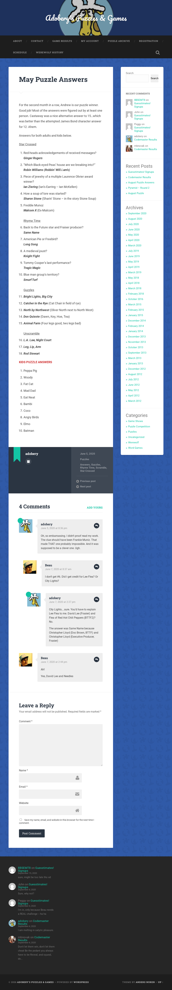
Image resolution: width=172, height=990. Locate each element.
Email (23, 786)
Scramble (101, 467)
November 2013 (137, 342)
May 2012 (133, 390)
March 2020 (134, 245)
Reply (96, 525)
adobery (23, 921)
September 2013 (137, 352)
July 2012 (133, 379)
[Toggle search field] (157, 52)
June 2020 (134, 229)
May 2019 (133, 261)
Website (23, 803)
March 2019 (134, 272)
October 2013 (135, 347)
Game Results (62, 41)
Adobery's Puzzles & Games (86, 18)
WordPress (81, 982)
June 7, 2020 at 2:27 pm (62, 601)
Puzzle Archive (119, 41)
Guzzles (95, 464)
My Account (90, 41)
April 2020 (133, 240)
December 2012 (137, 368)
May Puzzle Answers (53, 79)
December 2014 (137, 320)
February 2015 (136, 309)
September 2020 (137, 213)
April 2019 (133, 267)
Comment (25, 721)
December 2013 (137, 336)
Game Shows (135, 421)
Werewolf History (49, 52)
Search (130, 73)
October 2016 (135, 299)
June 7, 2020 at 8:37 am (58, 569)
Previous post (88, 481)
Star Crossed (87, 470)
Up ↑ (160, 982)
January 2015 (135, 315)
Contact (37, 41)
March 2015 (134, 304)
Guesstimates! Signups (142, 105)
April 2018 (133, 283)
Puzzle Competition (139, 426)
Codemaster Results (145, 139)
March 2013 (134, 358)
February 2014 (136, 326)
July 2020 (133, 224)
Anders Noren (145, 982)
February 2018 (136, 293)
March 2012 (134, 400)
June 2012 (134, 384)
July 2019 (133, 250)
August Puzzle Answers (141, 182)
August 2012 (135, 374)
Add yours (95, 507)
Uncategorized (136, 437)
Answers (85, 464)
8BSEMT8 (139, 100)
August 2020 (135, 218)
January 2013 (135, 363)
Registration (148, 41)
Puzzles (84, 459)
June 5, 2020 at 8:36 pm (54, 528)
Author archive (28, 461)
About (17, 41)
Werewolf (133, 442)
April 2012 (133, 395)
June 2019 (134, 256)
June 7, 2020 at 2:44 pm (54, 661)
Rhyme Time (87, 467)
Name (23, 770)
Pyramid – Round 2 (138, 187)
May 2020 (133, 234)
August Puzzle (136, 193)
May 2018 (133, 277)
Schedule (20, 52)
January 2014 (135, 331)
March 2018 (134, 288)
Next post (85, 486)
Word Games (135, 447)
